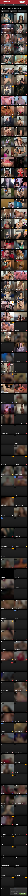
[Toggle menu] (1, 2)
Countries (14, 11)
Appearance (6, 11)
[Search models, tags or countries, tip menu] (26, 5)
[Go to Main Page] (8, 1)
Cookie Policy (18, 891)
